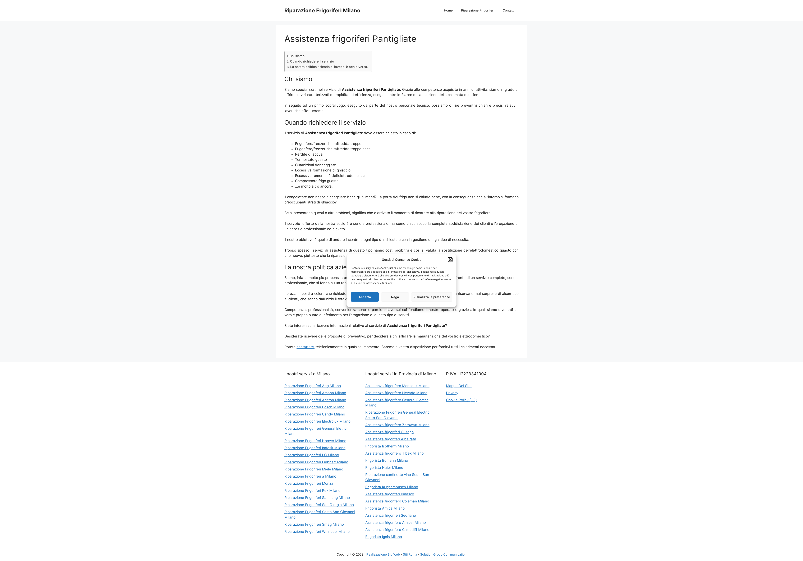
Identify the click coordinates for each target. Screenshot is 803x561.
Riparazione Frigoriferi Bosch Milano (314, 407)
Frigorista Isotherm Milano (387, 446)
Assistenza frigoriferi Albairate (390, 439)
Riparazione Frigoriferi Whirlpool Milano (317, 531)
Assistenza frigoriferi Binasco (389, 494)
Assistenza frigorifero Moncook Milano (397, 386)
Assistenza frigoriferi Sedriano (390, 515)
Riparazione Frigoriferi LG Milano (311, 455)
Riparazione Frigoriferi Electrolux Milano (317, 421)
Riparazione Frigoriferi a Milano (310, 476)
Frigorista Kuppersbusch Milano (391, 487)
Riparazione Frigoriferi (477, 10)
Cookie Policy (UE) (461, 400)
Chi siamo (296, 56)
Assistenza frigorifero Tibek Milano (394, 453)
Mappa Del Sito (459, 386)
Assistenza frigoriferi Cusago (389, 432)
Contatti (508, 10)
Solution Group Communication (443, 554)
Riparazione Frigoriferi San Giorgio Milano (319, 505)
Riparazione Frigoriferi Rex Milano (312, 490)
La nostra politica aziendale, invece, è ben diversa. (329, 67)
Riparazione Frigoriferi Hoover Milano (315, 441)
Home (448, 10)
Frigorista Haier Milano (384, 467)
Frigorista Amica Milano (385, 508)
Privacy (452, 393)
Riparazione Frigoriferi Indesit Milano (314, 448)
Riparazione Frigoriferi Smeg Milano (314, 524)
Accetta (365, 297)
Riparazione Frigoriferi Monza (308, 483)
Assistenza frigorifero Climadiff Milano (397, 530)
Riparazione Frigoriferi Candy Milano (314, 414)
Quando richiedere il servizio (312, 61)
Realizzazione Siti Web (383, 554)
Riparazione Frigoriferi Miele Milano (313, 469)
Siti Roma (410, 554)
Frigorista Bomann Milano (386, 460)
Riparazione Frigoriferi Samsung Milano (317, 498)
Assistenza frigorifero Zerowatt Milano (397, 425)
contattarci (306, 347)
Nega (395, 297)
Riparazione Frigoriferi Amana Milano (315, 393)
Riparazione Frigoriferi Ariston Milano (315, 400)
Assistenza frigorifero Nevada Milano (396, 393)
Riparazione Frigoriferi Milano (322, 10)
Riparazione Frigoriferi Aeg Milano (312, 386)
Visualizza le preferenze (431, 297)
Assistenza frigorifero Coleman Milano (397, 501)
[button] (450, 260)
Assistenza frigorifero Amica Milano (395, 522)
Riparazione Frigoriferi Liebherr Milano (316, 462)
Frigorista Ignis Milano (383, 537)
